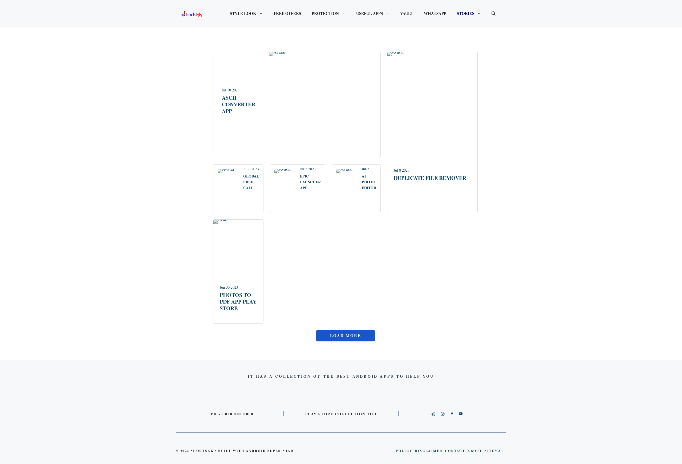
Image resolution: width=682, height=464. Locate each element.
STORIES (465, 13)
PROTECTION (325, 13)
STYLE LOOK (243, 13)
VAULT (406, 13)
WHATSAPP (435, 13)
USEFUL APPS (369, 13)
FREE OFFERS (287, 13)
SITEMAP (494, 451)
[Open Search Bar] (493, 13)
